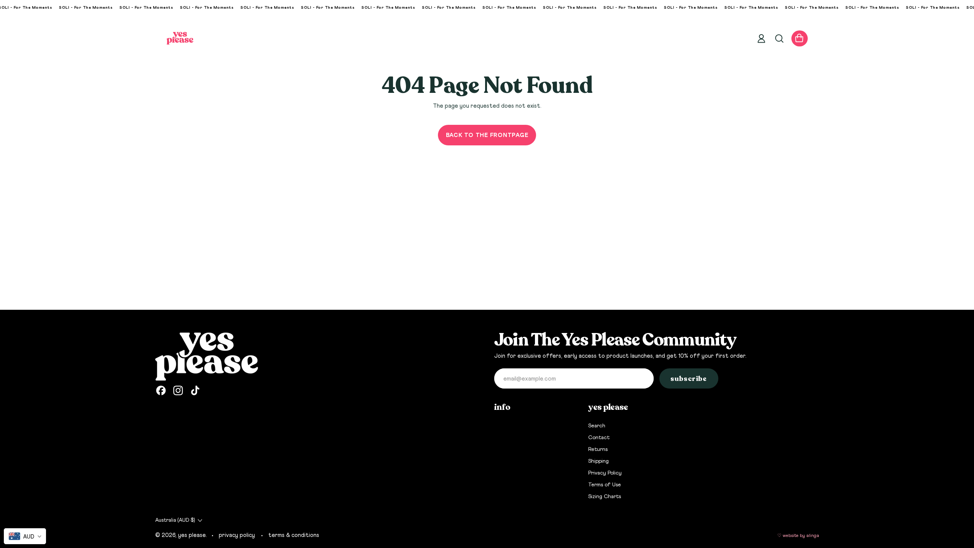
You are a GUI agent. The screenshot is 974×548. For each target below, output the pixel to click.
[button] (779, 38)
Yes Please (192, 535)
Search (596, 426)
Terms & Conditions (293, 535)
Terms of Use (604, 484)
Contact (599, 437)
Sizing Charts (604, 496)
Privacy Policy (605, 473)
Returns (598, 449)
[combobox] (25, 536)
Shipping (598, 461)
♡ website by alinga (798, 536)
